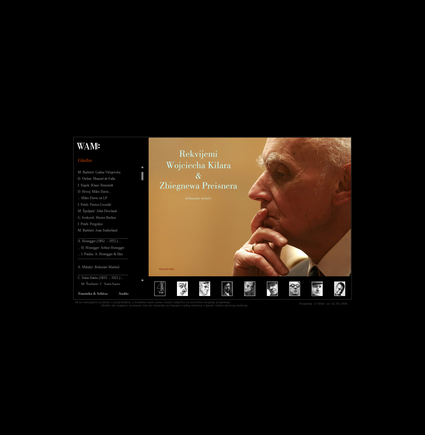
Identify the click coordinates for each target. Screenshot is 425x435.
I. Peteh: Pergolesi (90, 224)
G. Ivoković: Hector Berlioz (97, 218)
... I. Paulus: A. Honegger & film (100, 254)
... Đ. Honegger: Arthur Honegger (101, 248)
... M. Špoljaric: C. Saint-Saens (99, 284)
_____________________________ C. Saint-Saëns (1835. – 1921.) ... (103, 275)
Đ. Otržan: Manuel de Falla (96, 179)
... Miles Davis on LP (92, 198)
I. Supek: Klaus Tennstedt (95, 185)
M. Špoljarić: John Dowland (97, 211)
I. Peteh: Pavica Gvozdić (94, 205)
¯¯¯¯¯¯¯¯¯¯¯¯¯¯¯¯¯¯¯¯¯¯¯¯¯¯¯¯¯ (103, 260)
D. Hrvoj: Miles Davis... (94, 192)
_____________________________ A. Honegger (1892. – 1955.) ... (103, 239)
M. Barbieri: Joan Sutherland (97, 230)
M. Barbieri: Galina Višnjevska (99, 172)
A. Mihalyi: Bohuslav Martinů (98, 267)
